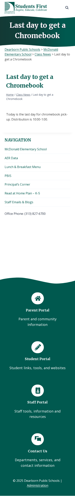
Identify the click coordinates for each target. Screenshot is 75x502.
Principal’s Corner (17, 184)
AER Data (11, 158)
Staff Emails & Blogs (19, 202)
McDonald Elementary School (26, 149)
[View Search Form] (66, 7)
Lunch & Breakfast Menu (23, 167)
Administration (37, 485)
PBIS (8, 176)
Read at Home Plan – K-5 (22, 193)
